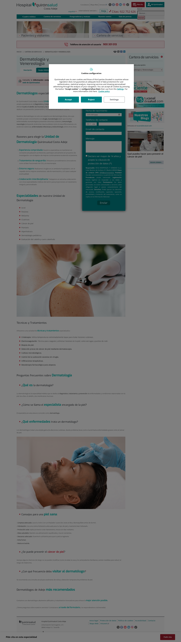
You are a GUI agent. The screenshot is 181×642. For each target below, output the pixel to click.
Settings (114, 99)
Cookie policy (104, 91)
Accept (68, 99)
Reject (91, 99)
